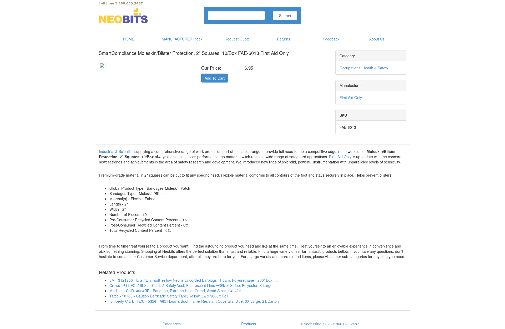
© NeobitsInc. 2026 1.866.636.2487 (329, 323)
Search (285, 15)
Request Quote (237, 39)
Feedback (331, 39)
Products (248, 323)
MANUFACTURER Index (182, 39)
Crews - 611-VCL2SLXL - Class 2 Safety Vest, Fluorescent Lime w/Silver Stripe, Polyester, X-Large (190, 285)
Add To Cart (215, 78)
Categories (172, 323)
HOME (128, 39)
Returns (283, 39)
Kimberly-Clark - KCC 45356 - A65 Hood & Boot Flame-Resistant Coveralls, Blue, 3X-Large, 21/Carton (194, 301)
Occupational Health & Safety (364, 67)
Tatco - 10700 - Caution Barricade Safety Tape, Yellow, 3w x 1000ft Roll (168, 296)
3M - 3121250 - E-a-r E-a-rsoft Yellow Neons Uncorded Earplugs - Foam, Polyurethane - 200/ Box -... (193, 280)
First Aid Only (351, 97)
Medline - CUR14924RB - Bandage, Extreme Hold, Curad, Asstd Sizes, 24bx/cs (175, 290)
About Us (377, 39)
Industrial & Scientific (116, 151)
